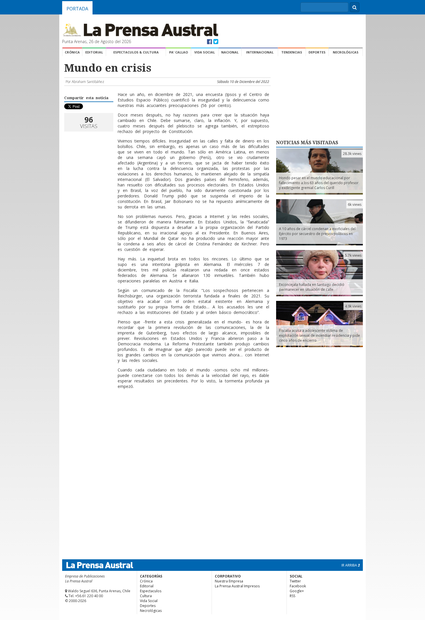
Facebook (298, 586)
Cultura (146, 595)
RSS (292, 595)
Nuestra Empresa (229, 581)
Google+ (297, 590)
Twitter (295, 581)
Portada (77, 8)
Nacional (230, 52)
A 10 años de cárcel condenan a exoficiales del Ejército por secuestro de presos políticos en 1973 (317, 233)
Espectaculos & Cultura (136, 52)
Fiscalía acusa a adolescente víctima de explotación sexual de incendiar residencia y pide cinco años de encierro (319, 335)
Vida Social (204, 52)
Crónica (72, 52)
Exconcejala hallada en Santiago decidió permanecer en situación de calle (311, 287)
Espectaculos (150, 590)
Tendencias (291, 52)
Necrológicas (346, 52)
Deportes (317, 52)
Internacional (260, 52)
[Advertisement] (166, 412)
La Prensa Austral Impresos (237, 586)
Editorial (94, 52)
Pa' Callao (178, 52)
